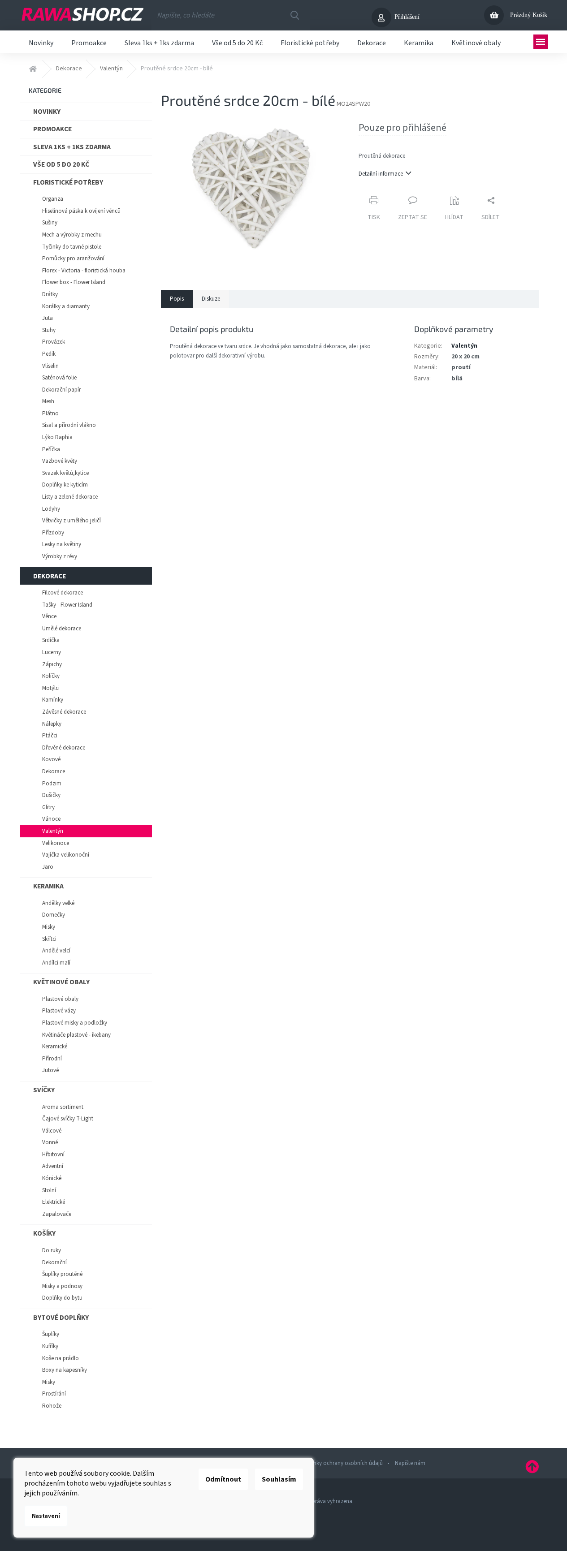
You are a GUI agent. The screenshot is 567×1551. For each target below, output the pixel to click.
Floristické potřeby (68, 182)
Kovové (51, 759)
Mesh (48, 401)
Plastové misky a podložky (74, 1023)
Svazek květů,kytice (65, 473)
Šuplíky (50, 1334)
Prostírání (54, 1394)
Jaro (47, 867)
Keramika (48, 886)
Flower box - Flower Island (73, 282)
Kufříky (50, 1346)
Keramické (54, 1047)
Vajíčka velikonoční (65, 855)
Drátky (50, 294)
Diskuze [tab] (211, 299)
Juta (47, 318)
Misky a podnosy (62, 1286)
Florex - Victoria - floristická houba (84, 271)
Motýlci (51, 688)
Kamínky (52, 700)
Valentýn (52, 831)
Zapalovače (56, 1214)
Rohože (51, 1406)
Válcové (51, 1131)
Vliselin (50, 366)
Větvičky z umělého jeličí (71, 521)
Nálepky (51, 724)
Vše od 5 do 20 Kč (61, 164)
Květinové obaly (61, 982)
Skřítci (49, 939)
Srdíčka (51, 640)
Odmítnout (223, 1479)
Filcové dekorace (62, 593)
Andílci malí (56, 963)
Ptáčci (49, 736)
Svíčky (44, 1090)
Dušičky (51, 795)
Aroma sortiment (62, 1107)
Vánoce (51, 819)
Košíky (44, 1233)
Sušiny (49, 223)
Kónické (51, 1178)
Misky (48, 927)
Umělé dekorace (61, 629)
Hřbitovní (53, 1154)
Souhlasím (279, 1479)
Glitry (48, 807)
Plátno (50, 413)
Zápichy (52, 664)
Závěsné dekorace (64, 712)
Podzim (51, 784)
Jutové (50, 1070)
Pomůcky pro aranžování (73, 258)
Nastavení (46, 1516)
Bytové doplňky (61, 1318)
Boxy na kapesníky (64, 1370)
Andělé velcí (56, 951)
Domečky (53, 915)
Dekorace (49, 576)
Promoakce (52, 129)
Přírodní (52, 1059)
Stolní (49, 1190)
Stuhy (49, 330)
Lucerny (51, 652)
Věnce (49, 616)
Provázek (53, 342)
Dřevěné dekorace (63, 748)
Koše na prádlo (60, 1358)
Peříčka (51, 449)
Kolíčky (51, 676)
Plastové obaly (60, 999)
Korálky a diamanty (66, 306)
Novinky (47, 111)
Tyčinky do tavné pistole (71, 247)
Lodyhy (51, 509)
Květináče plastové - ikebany (76, 1035)
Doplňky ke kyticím (65, 485)
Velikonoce (55, 843)
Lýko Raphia (57, 437)
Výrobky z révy (59, 556)
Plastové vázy (59, 1011)
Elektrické (53, 1202)
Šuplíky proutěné (62, 1274)
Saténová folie (59, 378)
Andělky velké (58, 903)
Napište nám (410, 1463)
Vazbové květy (59, 461)
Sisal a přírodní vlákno (69, 425)
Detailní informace (381, 174)
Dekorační (54, 1262)
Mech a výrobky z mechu (72, 235)
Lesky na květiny (61, 544)
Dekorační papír (61, 390)
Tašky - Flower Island (67, 605)
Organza (52, 199)
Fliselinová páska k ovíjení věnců (81, 211)
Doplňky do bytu (62, 1298)
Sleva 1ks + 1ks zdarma (72, 147)
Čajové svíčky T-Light (67, 1119)
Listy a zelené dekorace (70, 497)
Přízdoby (53, 533)
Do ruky (51, 1250)
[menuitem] (41, 41)
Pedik (49, 354)
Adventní (52, 1166)
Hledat (294, 15)
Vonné (50, 1142)
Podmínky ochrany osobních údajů (340, 1463)
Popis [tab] (177, 299)
